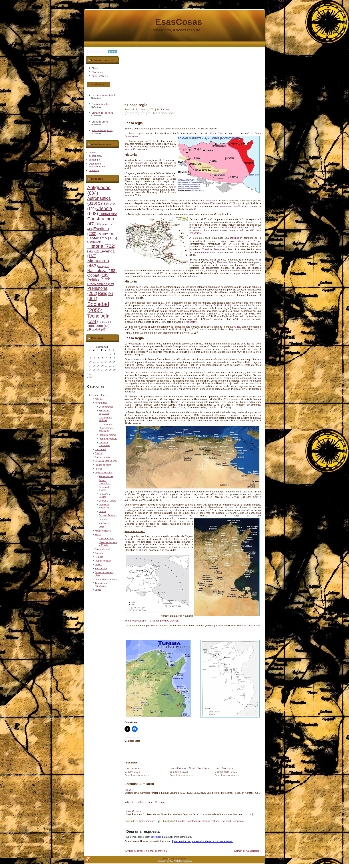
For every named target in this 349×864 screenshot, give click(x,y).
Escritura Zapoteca (101, 104)
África (156, 292)
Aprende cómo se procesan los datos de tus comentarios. (202, 841)
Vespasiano (195, 233)
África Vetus (164, 305)
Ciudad (108, 214)
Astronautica (101, 403)
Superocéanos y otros (106, 579)
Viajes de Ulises (100, 122)
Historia (101, 246)
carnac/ (92, 152)
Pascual (165, 109)
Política (99, 280)
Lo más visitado (98, 84)
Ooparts (99, 553)
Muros (98, 534)
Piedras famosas (103, 561)
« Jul (89, 377)
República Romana (152, 209)
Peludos (99, 557)
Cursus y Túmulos (108, 515)
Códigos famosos (103, 457)
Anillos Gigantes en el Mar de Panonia (146, 850)
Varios (98, 590)
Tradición (104, 322)
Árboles (99, 399)
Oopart (98, 275)
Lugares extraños (103, 472)
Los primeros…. (106, 424)
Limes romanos (106, 538)
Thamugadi (175, 270)
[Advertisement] (193, 72)
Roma (183, 289)
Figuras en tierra (103, 465)
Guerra (94, 241)
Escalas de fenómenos (106, 461)
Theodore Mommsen (213, 249)
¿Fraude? (97, 329)
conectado (156, 836)
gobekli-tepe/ (95, 156)
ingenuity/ (94, 170)
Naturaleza (102, 270)
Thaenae (210, 200)
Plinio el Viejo (224, 305)
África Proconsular (234, 227)
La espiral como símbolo (104, 95)
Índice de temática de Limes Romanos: (145, 802)
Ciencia (99, 453)
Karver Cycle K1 (100, 76)
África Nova (194, 305)
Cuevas (102, 511)
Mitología (103, 266)
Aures (201, 270)
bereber (139, 163)
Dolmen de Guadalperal (246, 850)
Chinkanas (97, 72)
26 (98, 369)
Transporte (98, 326)
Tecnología (238, 821)
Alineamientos (106, 476)
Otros (101, 527)
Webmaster (181, 859)
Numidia (153, 163)
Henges (103, 519)
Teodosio (239, 241)
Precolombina (100, 284)
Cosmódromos (106, 407)
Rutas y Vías (101, 568)
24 (90, 369)
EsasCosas (178, 22)
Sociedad (98, 307)
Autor (171, 859)
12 (98, 361)
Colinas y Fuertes (107, 501)
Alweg (95, 68)
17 (90, 365)
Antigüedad (179, 821)
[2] (195, 208)
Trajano (223, 241)
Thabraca (173, 200)
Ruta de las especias (102, 130)
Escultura (105, 233)
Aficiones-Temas (99, 395)
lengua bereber (241, 273)
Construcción (193, 821)
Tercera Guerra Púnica (205, 203)
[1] (240, 200)
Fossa (128, 790)
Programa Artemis (107, 435)
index (93, 251)
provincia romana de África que (231, 206)
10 (90, 361)
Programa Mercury (108, 439)
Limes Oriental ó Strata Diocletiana (190, 768)
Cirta (238, 267)
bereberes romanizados (202, 252)
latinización (130, 149)
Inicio (165, 859)
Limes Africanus (219, 133)
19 (98, 365)
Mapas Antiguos (103, 531)
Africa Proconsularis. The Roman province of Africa (151, 620)
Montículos (104, 523)
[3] (255, 240)
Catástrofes (100, 449)
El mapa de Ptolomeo (102, 113)
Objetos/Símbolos (103, 549)
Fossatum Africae (226, 262)
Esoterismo (102, 238)
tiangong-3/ (94, 160)
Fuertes (98, 469)
